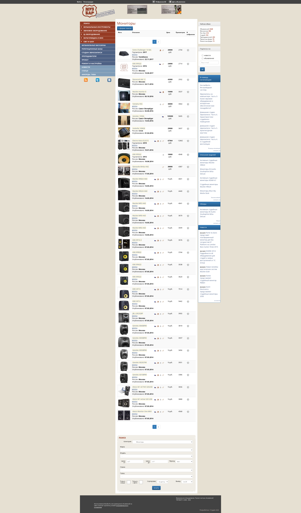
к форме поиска (125, 28)
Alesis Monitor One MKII (142, 411)
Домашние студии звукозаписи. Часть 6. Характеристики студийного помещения (209, 117)
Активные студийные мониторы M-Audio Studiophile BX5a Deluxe (208, 213)
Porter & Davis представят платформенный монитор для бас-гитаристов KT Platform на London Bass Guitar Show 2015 (209, 240)
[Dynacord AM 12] (124, 83)
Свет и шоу (88, 41)
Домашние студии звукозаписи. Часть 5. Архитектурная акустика (209, 129)
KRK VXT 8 (136, 289)
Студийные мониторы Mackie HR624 (209, 185)
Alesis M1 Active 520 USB (142, 399)
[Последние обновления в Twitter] (97, 80)
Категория (127, 441)
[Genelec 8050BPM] (124, 354)
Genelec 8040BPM (140, 326)
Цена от (123, 462)
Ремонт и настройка (92, 63)
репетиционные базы (92, 49)
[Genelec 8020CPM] (124, 366)
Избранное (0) (161, 2)
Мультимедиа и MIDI (93, 38)
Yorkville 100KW (139, 128)
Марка (122, 447)
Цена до (148, 462)
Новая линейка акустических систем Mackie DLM (209, 269)
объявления (209, 58)
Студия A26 (214, 510)
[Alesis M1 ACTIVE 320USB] (124, 391)
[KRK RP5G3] (124, 67)
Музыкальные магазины (94, 45)
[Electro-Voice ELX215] (124, 144)
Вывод (178, 481)
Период (172, 461)
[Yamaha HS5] (124, 108)
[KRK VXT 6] (124, 305)
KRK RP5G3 (137, 63)
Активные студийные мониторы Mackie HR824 (208, 162)
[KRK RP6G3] (124, 268)
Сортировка (151, 481)
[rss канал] (86, 80)
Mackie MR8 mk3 (139, 215)
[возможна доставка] (160, 64)
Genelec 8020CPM (140, 362)
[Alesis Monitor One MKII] (124, 415)
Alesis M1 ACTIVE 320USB (142, 387)
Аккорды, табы (89, 74)
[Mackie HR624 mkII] (124, 195)
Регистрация (88, 2)
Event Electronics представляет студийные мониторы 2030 (209, 291)
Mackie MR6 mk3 (139, 228)
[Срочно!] (160, 104)
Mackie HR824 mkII (140, 179)
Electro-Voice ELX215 (141, 140)
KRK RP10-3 (137, 240)
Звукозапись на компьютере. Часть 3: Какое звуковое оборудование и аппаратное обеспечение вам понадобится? (209, 101)
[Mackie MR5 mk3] (124, 207)
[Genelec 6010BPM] (124, 379)
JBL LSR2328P (138, 313)
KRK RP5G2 (137, 154)
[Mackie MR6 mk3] (124, 232)
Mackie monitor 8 (139, 92)
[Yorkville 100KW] (124, 132)
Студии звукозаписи (92, 52)
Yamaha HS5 (137, 104)
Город (122, 473)
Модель (123, 453)
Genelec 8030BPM (140, 338)
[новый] (163, 50)
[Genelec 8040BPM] (124, 330)
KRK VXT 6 (136, 301)
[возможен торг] (160, 50)
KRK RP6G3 (137, 264)
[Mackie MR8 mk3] (124, 219)
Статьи (85, 71)
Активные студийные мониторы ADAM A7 (208, 179)
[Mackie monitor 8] (124, 96)
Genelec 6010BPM (140, 375)
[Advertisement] (97, 100)
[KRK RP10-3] (124, 244)
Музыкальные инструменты (96, 27)
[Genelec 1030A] (124, 120)
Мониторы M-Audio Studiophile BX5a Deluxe (208, 171)
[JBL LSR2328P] (124, 317)
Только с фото (135, 482)
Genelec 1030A (138, 116)
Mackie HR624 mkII (140, 191)
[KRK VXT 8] (124, 293)
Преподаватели (89, 56)
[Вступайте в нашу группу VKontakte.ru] (109, 80)
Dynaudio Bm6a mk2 (141, 166)
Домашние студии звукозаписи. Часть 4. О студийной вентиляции (209, 140)
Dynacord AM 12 (139, 79)
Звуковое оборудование (95, 31)
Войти (79, 2)
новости (207, 55)
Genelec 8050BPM (140, 350)
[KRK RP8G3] (124, 256)
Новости (86, 67)
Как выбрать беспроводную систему (206, 87)
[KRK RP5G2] (124, 158)
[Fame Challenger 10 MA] (124, 54)
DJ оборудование (91, 34)
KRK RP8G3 (137, 252)
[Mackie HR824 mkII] (124, 183)
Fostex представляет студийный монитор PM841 (208, 279)
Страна (122, 467)
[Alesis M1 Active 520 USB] (124, 403)
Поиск (87, 23)
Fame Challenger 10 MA (142, 50)
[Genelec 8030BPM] (124, 342)
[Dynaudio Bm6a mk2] (124, 170)
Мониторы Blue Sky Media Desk (208, 192)
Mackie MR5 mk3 (139, 203)
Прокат (85, 60)
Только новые (122, 482)
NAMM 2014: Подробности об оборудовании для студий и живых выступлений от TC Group (208, 257)
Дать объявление (178, 2)
